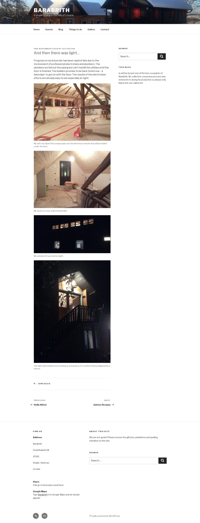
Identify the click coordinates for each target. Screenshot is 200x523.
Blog (60, 29)
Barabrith (52, 10)
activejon (68, 49)
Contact (105, 29)
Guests (49, 29)
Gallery (91, 29)
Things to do (75, 29)
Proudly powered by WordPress (104, 516)
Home (37, 29)
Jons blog (44, 384)
